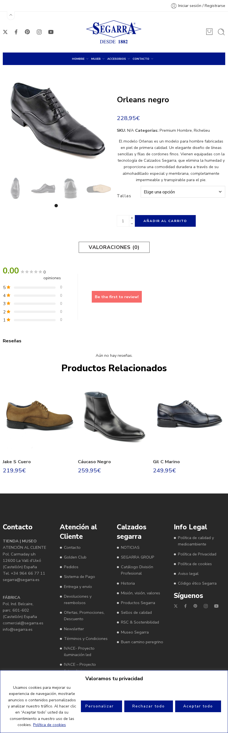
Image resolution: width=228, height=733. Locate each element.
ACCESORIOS (116, 59)
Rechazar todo (148, 706)
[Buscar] (221, 32)
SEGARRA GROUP (137, 557)
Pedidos (71, 567)
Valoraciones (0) (114, 247)
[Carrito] (209, 32)
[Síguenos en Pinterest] (27, 32)
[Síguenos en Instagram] (39, 32)
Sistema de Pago (79, 576)
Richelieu (202, 130)
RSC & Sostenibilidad (140, 622)
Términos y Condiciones (86, 638)
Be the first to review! (117, 297)
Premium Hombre (176, 130)
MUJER (96, 59)
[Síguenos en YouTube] (51, 32)
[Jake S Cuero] (39, 418)
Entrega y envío (78, 586)
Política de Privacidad (197, 554)
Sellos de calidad (136, 612)
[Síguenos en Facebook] (16, 32)
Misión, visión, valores (140, 593)
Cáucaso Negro (94, 461)
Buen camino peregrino (142, 642)
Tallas (124, 196)
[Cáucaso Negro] (114, 418)
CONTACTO (141, 59)
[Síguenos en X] (5, 31)
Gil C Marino (166, 461)
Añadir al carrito (165, 221)
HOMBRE (78, 59)
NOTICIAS (130, 547)
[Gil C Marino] (189, 418)
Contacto (72, 547)
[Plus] (132, 218)
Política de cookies (49, 724)
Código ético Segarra (197, 583)
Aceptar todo (198, 706)
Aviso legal (188, 573)
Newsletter (74, 629)
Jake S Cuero (17, 461)
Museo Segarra (135, 632)
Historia (128, 583)
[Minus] (132, 224)
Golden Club (75, 557)
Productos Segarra (138, 602)
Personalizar (99, 706)
